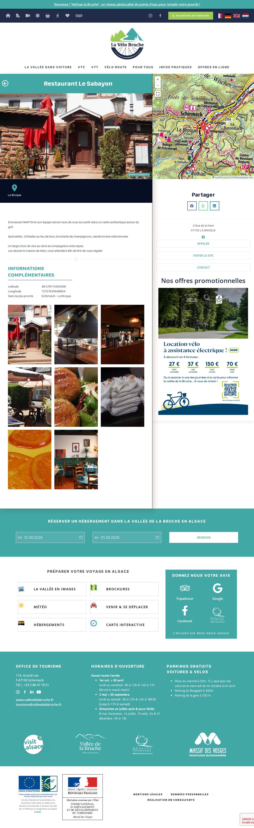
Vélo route (115, 67)
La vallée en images (55, 589)
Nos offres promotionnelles (203, 280)
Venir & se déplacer (127, 607)
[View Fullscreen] (158, 94)
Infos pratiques (175, 67)
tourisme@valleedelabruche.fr (39, 704)
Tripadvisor (184, 598)
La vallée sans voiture (48, 67)
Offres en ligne (213, 67)
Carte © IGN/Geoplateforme (238, 177)
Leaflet (218, 177)
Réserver (204, 537)
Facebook (185, 621)
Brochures (118, 589)
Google (217, 598)
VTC (81, 67)
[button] (203, 126)
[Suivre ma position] (158, 103)
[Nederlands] (245, 15)
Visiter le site (203, 255)
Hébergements (49, 624)
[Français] (219, 15)
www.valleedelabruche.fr (35, 700)
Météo (40, 607)
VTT (94, 67)
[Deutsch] (228, 15)
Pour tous (143, 67)
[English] (237, 15)
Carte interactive (125, 624)
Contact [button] (203, 267)
